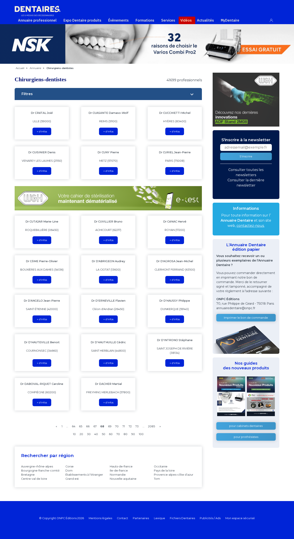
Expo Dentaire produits (82, 20)
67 (95, 426)
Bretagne (28, 474)
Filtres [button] (27, 94)
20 (81, 434)
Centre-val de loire (34, 478)
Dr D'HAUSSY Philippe (174, 300)
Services (168, 20)
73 (137, 426)
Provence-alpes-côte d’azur (173, 474)
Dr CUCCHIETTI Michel (174, 112)
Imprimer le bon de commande (246, 317)
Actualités (205, 20)
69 (109, 426)
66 (88, 426)
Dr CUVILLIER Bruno (108, 221)
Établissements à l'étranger (84, 474)
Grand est (72, 478)
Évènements (118, 20)
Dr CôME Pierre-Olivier (42, 261)
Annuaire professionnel (37, 20)
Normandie (118, 474)
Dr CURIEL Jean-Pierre (175, 152)
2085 (151, 426)
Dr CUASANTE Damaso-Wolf (108, 112)
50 (103, 434)
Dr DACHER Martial (108, 383)
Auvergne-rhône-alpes (37, 466)
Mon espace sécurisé (240, 518)
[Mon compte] (274, 19)
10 (74, 434)
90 (133, 434)
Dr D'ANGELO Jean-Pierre (42, 300)
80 (125, 434)
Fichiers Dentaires (182, 518)
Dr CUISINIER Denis (42, 152)
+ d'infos (42, 131)
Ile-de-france (119, 470)
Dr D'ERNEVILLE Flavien (108, 300)
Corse (69, 466)
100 (141, 434)
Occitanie (160, 466)
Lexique (159, 518)
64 (73, 426)
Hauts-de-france (121, 466)
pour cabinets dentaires (246, 426)
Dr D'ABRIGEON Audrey (108, 261)
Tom (157, 478)
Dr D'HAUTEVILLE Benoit (42, 342)
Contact (122, 518)
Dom (69, 470)
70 (117, 426)
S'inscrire (246, 156)
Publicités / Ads (210, 518)
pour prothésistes (246, 437)
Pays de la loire (164, 470)
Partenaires (141, 518)
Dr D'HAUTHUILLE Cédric (108, 342)
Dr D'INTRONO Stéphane (175, 340)
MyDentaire (230, 20)
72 (130, 426)
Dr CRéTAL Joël (42, 112)
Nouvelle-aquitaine (123, 478)
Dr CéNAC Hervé (174, 221)
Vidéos (186, 20)
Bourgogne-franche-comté (40, 470)
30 (89, 434)
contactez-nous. (251, 226)
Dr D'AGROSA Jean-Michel (174, 261)
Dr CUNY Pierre (108, 152)
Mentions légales (100, 518)
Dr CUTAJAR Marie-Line (41, 221)
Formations (145, 20)
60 (111, 434)
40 (96, 434)
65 (80, 426)
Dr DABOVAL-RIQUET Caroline (41, 383)
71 (123, 426)
